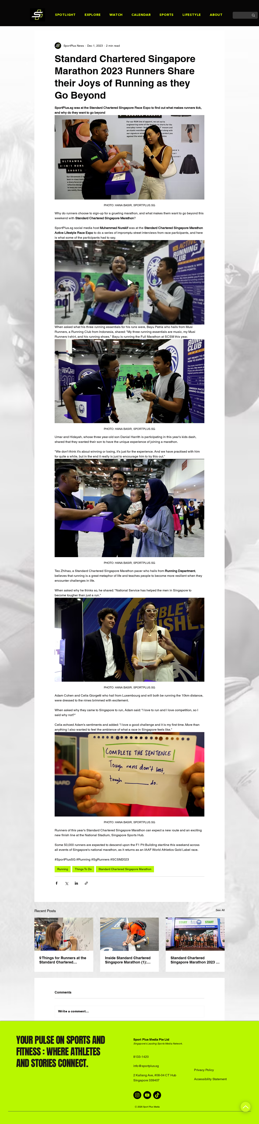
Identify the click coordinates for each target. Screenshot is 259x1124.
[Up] (246, 1107)
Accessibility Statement (210, 1079)
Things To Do (83, 869)
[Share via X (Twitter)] (66, 883)
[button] (61, 15)
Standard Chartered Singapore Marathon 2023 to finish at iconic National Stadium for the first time (195, 960)
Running (62, 869)
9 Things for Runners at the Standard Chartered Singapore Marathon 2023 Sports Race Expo (62, 960)
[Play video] (129, 282)
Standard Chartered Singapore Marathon (125, 869)
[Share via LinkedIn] (76, 883)
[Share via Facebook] (56, 883)
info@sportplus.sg (146, 1066)
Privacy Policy (204, 1070)
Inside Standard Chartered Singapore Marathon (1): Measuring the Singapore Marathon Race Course (128, 960)
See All (220, 910)
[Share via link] (86, 883)
